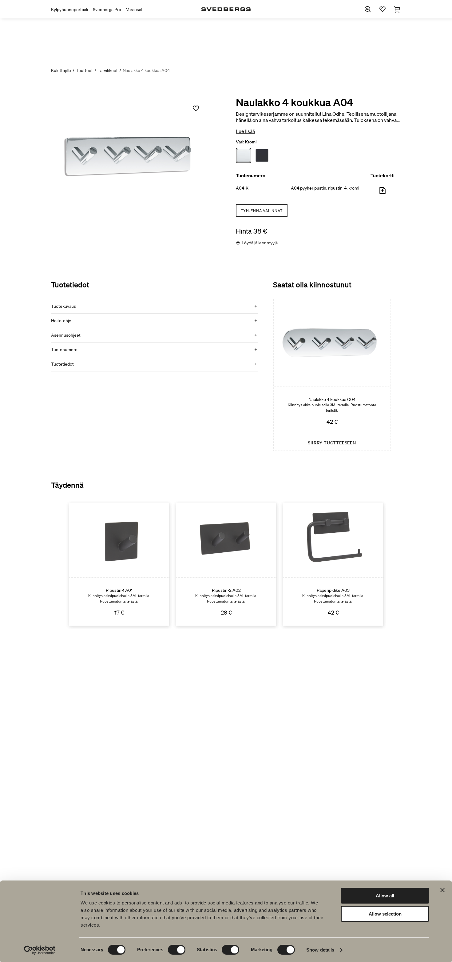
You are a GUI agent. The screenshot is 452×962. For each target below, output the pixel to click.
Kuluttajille (61, 70)
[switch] (176, 950)
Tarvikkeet (108, 70)
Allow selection (385, 913)
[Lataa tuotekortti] (383, 193)
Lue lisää (245, 131)
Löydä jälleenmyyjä (260, 243)
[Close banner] (442, 890)
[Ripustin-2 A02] (226, 564)
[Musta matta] (262, 155)
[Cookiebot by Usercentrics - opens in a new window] (40, 950)
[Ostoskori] (397, 9)
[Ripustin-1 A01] (119, 564)
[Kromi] (243, 155)
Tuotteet (84, 70)
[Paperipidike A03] (333, 564)
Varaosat (134, 9)
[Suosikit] (382, 9)
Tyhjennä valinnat (262, 210)
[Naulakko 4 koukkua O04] (332, 375)
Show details (320, 949)
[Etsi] (367, 9)
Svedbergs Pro (107, 9)
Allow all (385, 895)
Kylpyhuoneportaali (69, 9)
